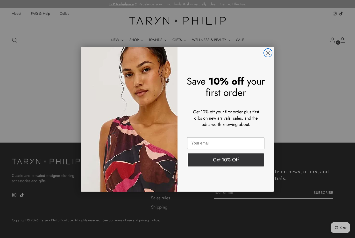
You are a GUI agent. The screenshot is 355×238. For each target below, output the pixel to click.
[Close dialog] (268, 53)
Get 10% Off (226, 159)
